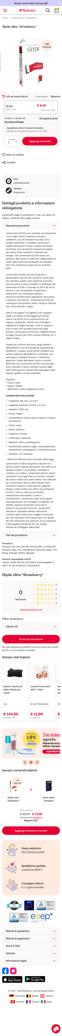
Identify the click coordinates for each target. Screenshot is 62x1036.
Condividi (10, 162)
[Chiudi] (59, 3)
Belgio (35, 996)
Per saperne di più (48, 118)
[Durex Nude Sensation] (49, 786)
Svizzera (20, 1002)
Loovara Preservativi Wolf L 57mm (40, 688)
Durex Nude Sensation (49, 799)
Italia (49, 1002)
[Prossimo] (37, 762)
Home (5, 18)
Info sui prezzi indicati (17, 96)
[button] (31, 225)
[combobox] (13, 141)
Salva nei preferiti (15, 155)
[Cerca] (48, 10)
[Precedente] (25, 762)
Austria (49, 996)
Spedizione (37, 818)
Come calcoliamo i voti (31, 609)
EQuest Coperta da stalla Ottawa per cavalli (12, 689)
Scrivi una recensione (31, 639)
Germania (20, 996)
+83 (47, 45)
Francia (35, 1002)
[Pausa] (31, 762)
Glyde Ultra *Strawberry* (13, 799)
